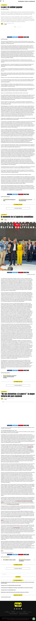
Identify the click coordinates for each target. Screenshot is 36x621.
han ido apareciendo (16, 527)
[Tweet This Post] (15, 37)
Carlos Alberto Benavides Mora (7, 430)
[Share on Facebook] (9, 37)
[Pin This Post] (20, 37)
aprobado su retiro (30, 446)
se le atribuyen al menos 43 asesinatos (13, 503)
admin (6, 24)
